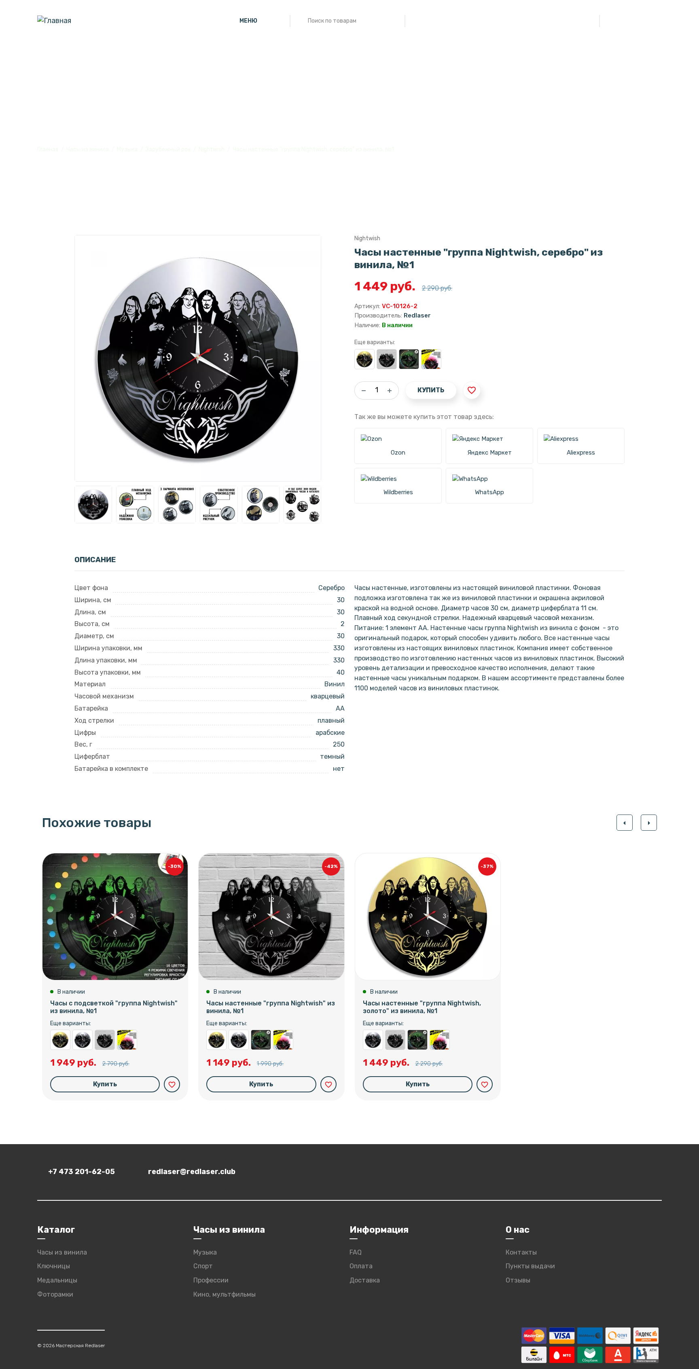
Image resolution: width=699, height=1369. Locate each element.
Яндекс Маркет (489, 452)
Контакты (521, 1252)
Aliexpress (581, 452)
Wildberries (398, 492)
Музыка (127, 149)
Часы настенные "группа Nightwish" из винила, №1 (386, 359)
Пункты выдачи (530, 1266)
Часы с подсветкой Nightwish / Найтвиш (431, 359)
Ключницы (53, 1266)
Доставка (365, 1280)
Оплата (361, 1266)
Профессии (211, 1280)
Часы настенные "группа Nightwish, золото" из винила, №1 (364, 359)
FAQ (356, 1252)
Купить (430, 390)
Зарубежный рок (168, 149)
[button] (624, 823)
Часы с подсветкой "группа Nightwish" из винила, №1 (409, 359)
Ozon (398, 452)
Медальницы (57, 1280)
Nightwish (212, 149)
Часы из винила (87, 149)
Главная (47, 149)
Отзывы (518, 1280)
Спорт (203, 1266)
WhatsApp (489, 492)
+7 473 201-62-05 (81, 1171)
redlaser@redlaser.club (191, 1171)
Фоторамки (55, 1294)
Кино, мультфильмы (224, 1294)
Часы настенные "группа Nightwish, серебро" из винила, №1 (82, 1039)
